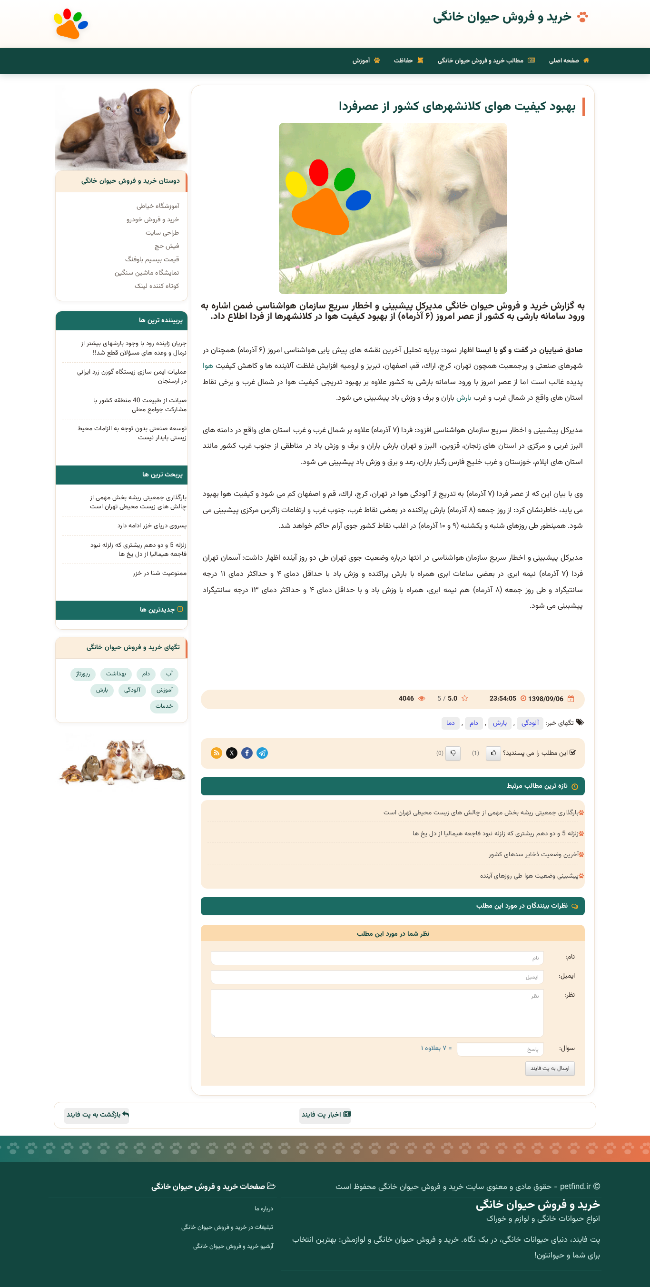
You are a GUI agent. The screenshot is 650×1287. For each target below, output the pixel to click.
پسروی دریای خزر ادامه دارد (152, 526)
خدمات (164, 706)
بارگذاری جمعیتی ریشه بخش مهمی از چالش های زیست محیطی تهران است (481, 813)
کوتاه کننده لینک (157, 286)
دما (450, 723)
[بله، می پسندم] (493, 753)
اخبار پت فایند (322, 1115)
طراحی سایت (162, 233)
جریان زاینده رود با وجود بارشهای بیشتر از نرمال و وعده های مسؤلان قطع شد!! (134, 347)
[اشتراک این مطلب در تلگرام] (262, 753)
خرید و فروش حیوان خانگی (502, 18)
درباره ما (264, 1209)
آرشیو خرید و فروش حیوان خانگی (233, 1246)
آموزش (362, 61)
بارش (464, 398)
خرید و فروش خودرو (153, 220)
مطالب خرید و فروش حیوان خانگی (481, 61)
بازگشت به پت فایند (94, 1115)
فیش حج (167, 246)
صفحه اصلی (565, 61)
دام (474, 723)
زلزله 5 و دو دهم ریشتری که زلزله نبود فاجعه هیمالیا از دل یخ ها (496, 834)
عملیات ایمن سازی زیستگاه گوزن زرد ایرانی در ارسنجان (132, 376)
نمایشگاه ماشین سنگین (147, 273)
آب (169, 674)
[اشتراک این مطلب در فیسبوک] (247, 753)
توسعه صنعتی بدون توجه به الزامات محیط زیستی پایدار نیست (132, 433)
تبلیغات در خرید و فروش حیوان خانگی (227, 1227)
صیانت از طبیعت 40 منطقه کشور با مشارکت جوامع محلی (140, 405)
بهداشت (116, 674)
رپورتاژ (83, 674)
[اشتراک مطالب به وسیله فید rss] (216, 753)
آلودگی (530, 723)
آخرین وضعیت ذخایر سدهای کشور (534, 855)
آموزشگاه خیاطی (158, 206)
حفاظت (404, 61)
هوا (208, 366)
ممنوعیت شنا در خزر (160, 573)
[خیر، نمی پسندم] (453, 753)
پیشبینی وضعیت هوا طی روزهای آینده (529, 876)
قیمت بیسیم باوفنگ (152, 260)
